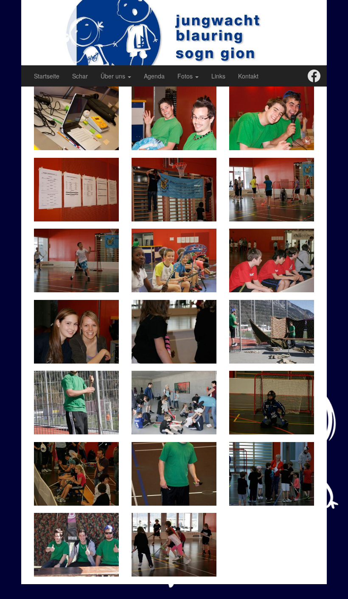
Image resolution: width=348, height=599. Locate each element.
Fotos (185, 76)
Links (218, 76)
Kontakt (248, 76)
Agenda (154, 76)
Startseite (46, 76)
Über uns (114, 76)
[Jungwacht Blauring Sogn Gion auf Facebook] (314, 75)
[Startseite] (174, 32)
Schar (80, 76)
